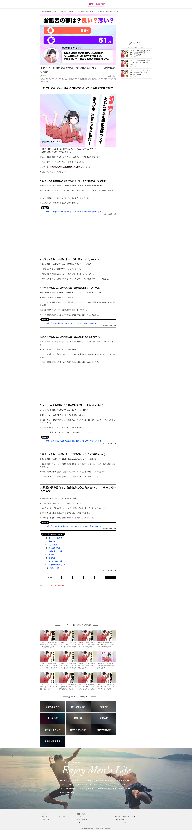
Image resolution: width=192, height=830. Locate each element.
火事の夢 (52, 541)
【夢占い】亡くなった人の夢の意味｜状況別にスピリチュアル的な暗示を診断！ (140, 72)
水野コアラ (43, 76)
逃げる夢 (52, 558)
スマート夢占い (45, 11)
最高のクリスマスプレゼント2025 (125, 817)
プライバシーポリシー (65, 817)
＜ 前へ (50, 577)
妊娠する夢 (53, 544)
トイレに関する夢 (55, 561)
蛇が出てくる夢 (54, 548)
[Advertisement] (58, 603)
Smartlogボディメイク (121, 819)
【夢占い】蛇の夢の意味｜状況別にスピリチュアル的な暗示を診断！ (140, 63)
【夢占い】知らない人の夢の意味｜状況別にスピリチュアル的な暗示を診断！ (74, 441)
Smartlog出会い (82, 819)
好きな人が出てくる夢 (57, 564)
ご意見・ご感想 (46, 819)
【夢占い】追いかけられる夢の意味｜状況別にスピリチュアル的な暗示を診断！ (140, 53)
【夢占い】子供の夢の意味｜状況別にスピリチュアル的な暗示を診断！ (71, 323)
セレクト (80, 822)
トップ (79, 817)
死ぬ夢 (51, 554)
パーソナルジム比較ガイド (123, 822)
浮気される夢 (55, 568)
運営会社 (44, 817)
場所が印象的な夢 (59, 11)
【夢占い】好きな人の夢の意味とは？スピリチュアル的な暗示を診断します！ (74, 211)
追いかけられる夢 (55, 538)
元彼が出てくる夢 (55, 551)
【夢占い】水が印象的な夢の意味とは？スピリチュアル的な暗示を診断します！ (75, 526)
